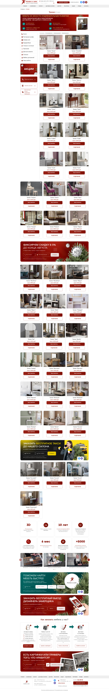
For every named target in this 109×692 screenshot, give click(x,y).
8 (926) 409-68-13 (74, 3)
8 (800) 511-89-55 (74, 2)
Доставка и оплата (50, 6)
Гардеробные (27, 42)
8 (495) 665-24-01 (74, 0)
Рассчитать (51, 55)
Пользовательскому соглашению (41, 457)
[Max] (84, 2)
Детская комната (28, 51)
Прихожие (26, 48)
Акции (73, 6)
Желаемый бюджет (43, 254)
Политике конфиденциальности (30, 457)
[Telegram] (81, 2)
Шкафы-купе (26, 39)
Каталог (40, 6)
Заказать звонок (63, 2)
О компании (32, 6)
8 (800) (78, 680)
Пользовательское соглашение (61, 690)
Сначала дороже (65, 33)
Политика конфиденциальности (47, 690)
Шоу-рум (59, 6)
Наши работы (27, 60)
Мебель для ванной (28, 57)
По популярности (49, 33)
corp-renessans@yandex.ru (80, 685)
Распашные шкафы (28, 37)
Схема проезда (61, 683)
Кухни (25, 34)
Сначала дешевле (57, 33)
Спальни (25, 54)
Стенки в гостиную (28, 45)
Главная (25, 6)
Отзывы (79, 6)
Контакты (86, 6)
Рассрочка (66, 6)
